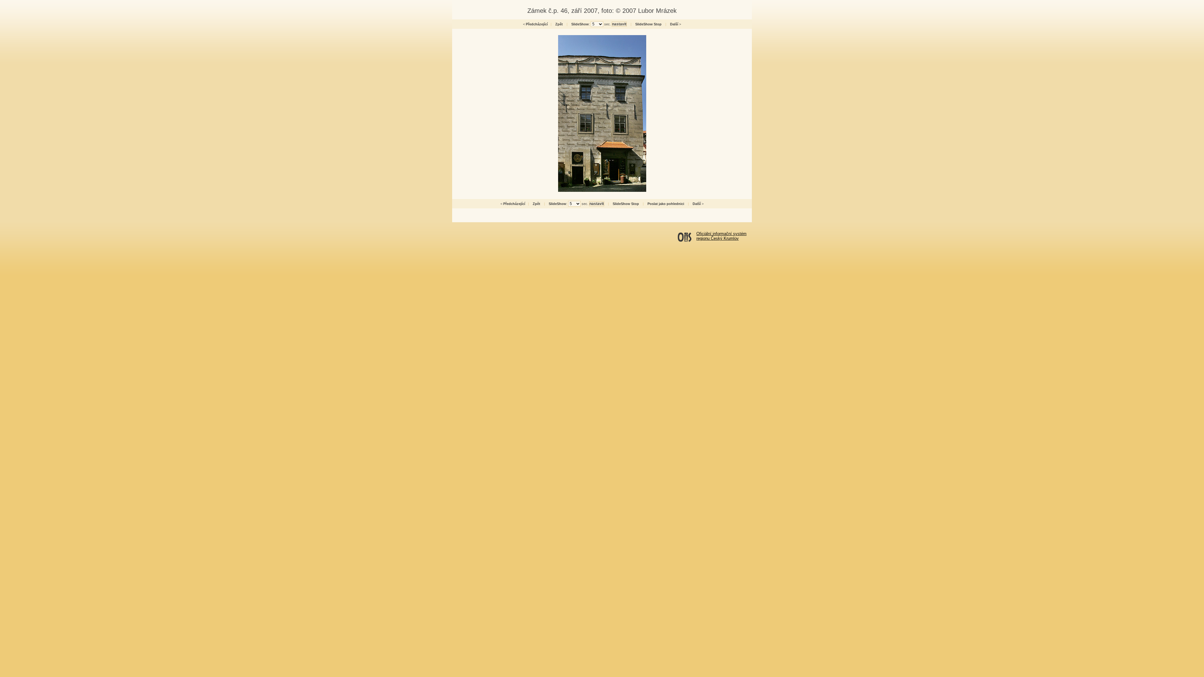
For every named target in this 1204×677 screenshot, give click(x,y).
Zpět (559, 24)
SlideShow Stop (648, 24)
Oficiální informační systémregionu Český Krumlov (721, 236)
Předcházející (537, 24)
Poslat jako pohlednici (665, 204)
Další (674, 24)
